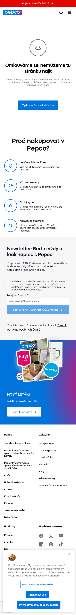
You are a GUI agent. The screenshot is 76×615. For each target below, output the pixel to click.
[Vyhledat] (61, 12)
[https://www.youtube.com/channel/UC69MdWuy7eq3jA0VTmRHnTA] (62, 536)
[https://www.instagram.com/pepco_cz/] (52, 536)
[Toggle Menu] (69, 12)
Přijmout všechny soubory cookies (39, 604)
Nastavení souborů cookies (37, 584)
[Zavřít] (69, 554)
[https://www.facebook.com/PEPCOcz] (42, 536)
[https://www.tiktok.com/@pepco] (62, 544)
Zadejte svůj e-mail (17, 295)
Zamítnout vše (38, 594)
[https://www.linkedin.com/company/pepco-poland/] (42, 544)
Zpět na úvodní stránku (38, 105)
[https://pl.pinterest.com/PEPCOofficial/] (52, 544)
